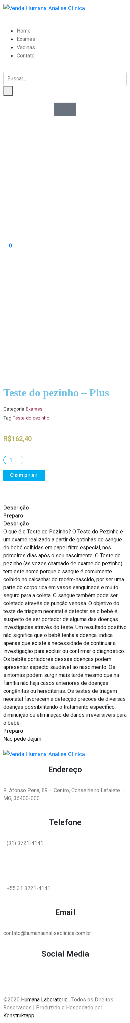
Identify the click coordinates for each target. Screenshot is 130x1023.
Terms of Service (99, 189)
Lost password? (54, 163)
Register (85, 163)
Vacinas (26, 47)
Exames (26, 39)
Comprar (24, 475)
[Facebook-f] (11, 979)
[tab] (65, 508)
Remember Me (69, 139)
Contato (26, 55)
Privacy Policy (47, 189)
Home (24, 31)
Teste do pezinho (31, 417)
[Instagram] (30, 979)
